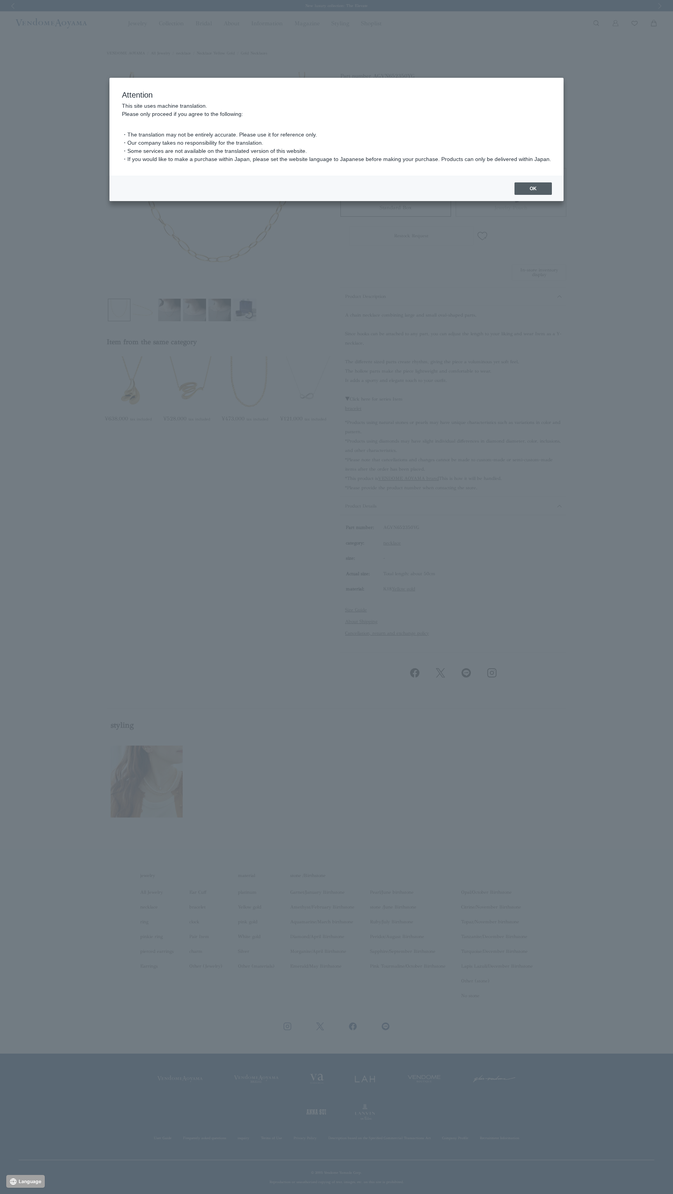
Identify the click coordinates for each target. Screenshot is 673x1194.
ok (533, 188)
